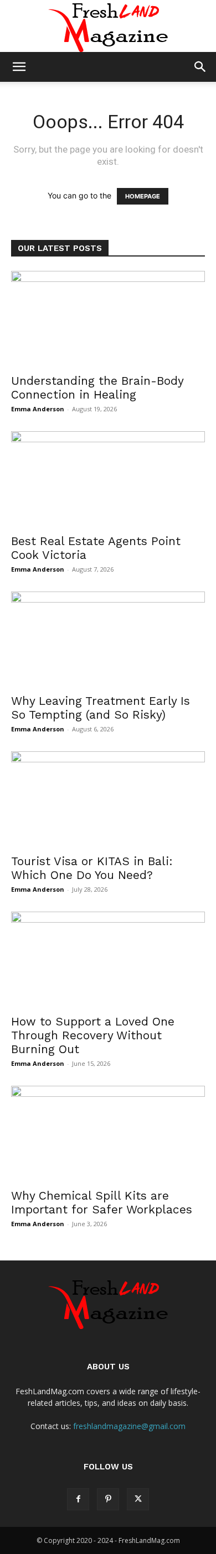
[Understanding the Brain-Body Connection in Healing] (108, 319)
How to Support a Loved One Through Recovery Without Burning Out (92, 1035)
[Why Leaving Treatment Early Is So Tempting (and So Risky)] (108, 639)
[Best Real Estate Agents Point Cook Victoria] (108, 479)
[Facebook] (78, 1499)
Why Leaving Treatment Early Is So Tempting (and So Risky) (100, 707)
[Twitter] (138, 1499)
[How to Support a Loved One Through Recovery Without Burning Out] (108, 959)
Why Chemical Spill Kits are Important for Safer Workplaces (101, 1202)
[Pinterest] (108, 1499)
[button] (19, 67)
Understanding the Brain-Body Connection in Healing (97, 387)
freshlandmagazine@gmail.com (129, 1426)
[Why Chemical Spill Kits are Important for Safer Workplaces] (108, 1133)
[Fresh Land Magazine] (108, 26)
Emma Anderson (37, 409)
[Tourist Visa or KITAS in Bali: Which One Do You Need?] (108, 799)
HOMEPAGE (142, 196)
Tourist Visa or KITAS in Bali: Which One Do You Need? (92, 868)
